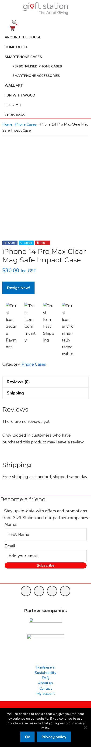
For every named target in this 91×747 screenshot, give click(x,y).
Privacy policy (54, 737)
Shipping (15, 393)
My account (45, 693)
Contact (45, 688)
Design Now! (18, 287)
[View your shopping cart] (45, 28)
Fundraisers (45, 667)
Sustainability (45, 672)
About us (45, 683)
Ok (27, 737)
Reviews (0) (18, 382)
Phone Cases (26, 124)
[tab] (45, 381)
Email (10, 546)
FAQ (45, 677)
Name (10, 524)
